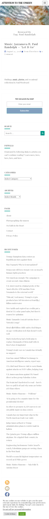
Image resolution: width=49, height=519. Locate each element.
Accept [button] (22, 514)
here (37, 155)
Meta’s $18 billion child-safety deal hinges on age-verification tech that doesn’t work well (24, 330)
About (8, 215)
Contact (9, 231)
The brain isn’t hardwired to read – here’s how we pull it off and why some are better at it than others (24, 385)
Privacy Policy (12, 236)
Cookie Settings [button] (10, 514)
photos (21, 79)
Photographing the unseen (17, 220)
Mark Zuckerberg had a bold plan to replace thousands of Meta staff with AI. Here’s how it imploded (22, 342)
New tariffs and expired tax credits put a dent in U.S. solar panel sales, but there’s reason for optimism (23, 311)
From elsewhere (31, 51)
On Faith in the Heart (15, 225)
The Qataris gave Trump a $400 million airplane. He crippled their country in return (22, 437)
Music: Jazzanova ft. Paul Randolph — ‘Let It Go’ (21, 45)
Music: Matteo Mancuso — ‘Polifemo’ (21, 393)
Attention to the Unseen (17, 2)
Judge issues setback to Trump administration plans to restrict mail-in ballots (22, 426)
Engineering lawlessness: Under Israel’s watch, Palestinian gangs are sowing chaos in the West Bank (24, 448)
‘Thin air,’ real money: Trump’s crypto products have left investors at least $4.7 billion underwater (23, 300)
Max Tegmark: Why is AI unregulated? (22, 264)
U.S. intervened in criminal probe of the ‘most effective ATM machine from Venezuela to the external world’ (22, 289)
